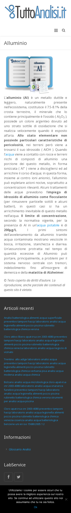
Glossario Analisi (20, 449)
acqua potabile (48, 225)
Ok (35, 507)
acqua (9, 154)
